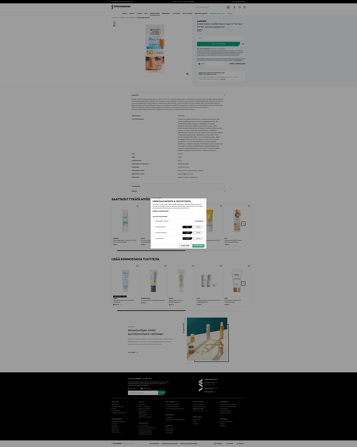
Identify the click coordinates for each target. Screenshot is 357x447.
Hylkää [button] (187, 227)
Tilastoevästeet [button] (159, 238)
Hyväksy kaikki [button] (198, 245)
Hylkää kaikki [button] (185, 246)
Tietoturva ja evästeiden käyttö (160, 211)
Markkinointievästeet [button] (160, 233)
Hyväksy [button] (198, 227)
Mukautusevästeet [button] (159, 227)
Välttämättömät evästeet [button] (161, 221)
